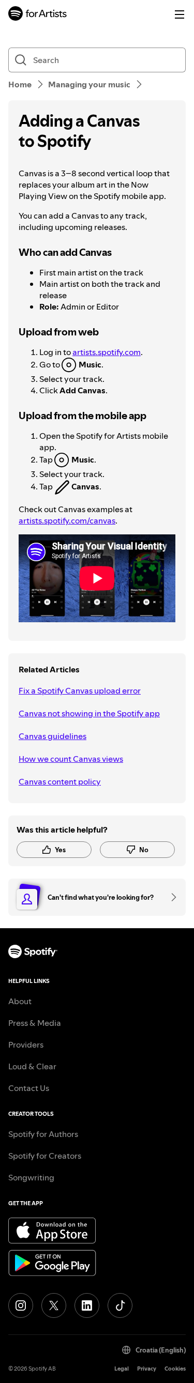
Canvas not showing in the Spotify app (89, 713)
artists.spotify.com (106, 352)
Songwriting (31, 1177)
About (20, 1001)
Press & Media (34, 1022)
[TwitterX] (53, 1305)
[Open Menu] (179, 14)
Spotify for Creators (44, 1155)
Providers (25, 1044)
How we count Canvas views (71, 758)
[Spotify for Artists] (37, 14)
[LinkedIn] (86, 1305)
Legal (121, 1369)
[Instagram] (20, 1305)
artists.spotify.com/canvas (67, 520)
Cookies (175, 1369)
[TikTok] (120, 1305)
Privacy (146, 1369)
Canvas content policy (60, 781)
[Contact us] (170, 897)
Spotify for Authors (43, 1134)
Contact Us (28, 1088)
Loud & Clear (32, 1066)
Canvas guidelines (52, 736)
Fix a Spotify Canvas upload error (80, 690)
